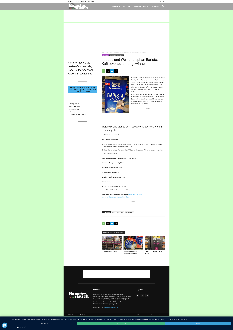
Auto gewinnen (74, 104)
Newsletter (116, 6)
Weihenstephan (129, 212)
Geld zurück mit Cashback (78, 115)
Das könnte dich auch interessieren (113, 232)
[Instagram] (160, 1)
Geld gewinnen (127, 249)
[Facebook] (157, 1)
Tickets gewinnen (75, 112)
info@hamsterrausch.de (111, 307)
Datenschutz (91, 1)
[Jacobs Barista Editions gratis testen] (155, 243)
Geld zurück (104, 249)
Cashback (137, 6)
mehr (198, 324)
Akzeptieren (121, 324)
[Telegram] (112, 71)
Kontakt (77, 1)
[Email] (108, 71)
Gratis (145, 6)
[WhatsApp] (103, 71)
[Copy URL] (116, 71)
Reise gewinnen (75, 106)
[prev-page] (103, 257)
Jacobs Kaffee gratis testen (109, 251)
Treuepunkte (154, 6)
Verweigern (44, 324)
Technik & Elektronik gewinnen (116, 55)
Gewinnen (126, 6)
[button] (163, 6)
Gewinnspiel (109, 52)
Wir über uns (71, 1)
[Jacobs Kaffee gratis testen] (112, 243)
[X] (163, 1)
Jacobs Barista (120, 212)
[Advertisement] (116, 18)
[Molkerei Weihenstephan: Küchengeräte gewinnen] (133, 243)
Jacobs (113, 212)
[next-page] (106, 257)
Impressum (83, 1)
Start (103, 52)
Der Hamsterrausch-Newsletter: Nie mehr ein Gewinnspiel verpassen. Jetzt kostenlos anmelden (82, 89)
